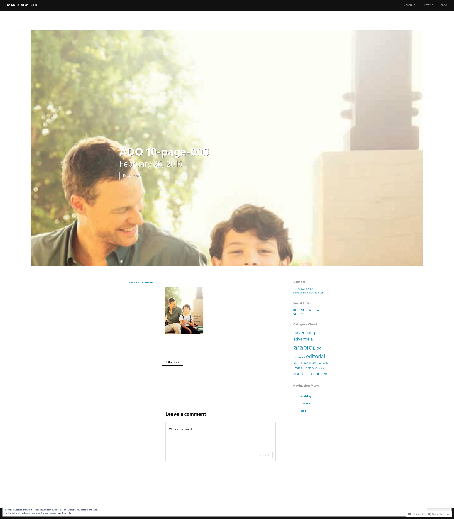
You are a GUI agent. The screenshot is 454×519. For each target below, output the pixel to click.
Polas (298, 368)
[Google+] (302, 313)
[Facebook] (294, 310)
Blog (444, 5)
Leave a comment (142, 282)
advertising (304, 333)
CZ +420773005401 (303, 289)
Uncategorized (313, 374)
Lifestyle (428, 5)
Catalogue (299, 358)
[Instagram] (302, 310)
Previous (172, 362)
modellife (310, 363)
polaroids (323, 363)
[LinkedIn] (317, 310)
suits (321, 368)
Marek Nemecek (22, 5)
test (296, 374)
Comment (263, 455)
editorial (315, 357)
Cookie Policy (68, 513)
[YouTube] (294, 313)
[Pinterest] (310, 310)
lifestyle (298, 363)
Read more (132, 176)
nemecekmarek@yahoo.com (308, 293)
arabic (303, 347)
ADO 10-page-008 (164, 153)
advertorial (304, 339)
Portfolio (310, 368)
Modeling (409, 5)
